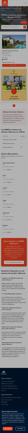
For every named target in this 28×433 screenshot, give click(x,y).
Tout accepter (8, 428)
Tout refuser (20, 428)
